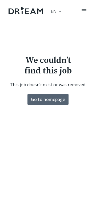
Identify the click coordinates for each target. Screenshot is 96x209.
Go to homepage (48, 99)
